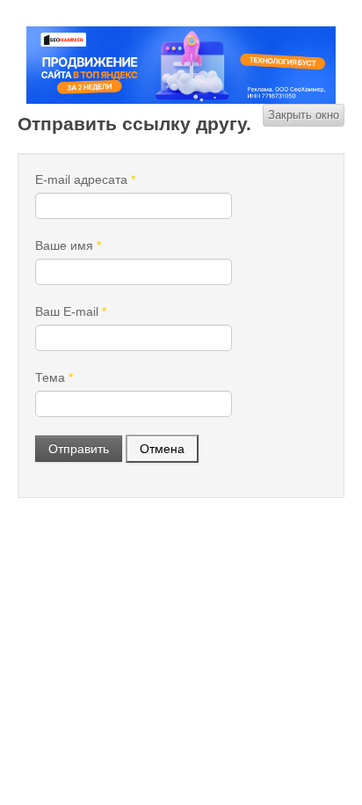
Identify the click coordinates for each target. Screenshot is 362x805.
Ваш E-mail (70, 311)
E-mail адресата (85, 179)
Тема (54, 377)
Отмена (162, 449)
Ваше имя (68, 245)
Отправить (78, 449)
